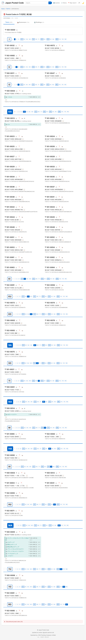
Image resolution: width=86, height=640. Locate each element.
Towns (8, 22)
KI (24, 39)
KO (30, 39)
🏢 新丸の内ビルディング (12, 546)
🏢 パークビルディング (12, 553)
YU (60, 39)
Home (3, 8)
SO (36, 39)
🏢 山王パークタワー (11, 414)
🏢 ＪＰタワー (9, 556)
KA (22, 39)
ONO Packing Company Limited (47, 635)
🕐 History (64, 3)
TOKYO (8, 8)
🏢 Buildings (39, 22)
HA (48, 39)
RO (65, 39)
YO (62, 39)
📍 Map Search (72, 3)
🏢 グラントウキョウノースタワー (15, 551)
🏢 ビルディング (10, 542)
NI (44, 39)
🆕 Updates (56, 3)
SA (33, 39)
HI (50, 39)
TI (38, 39)
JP (79, 2)
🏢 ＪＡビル (9, 97)
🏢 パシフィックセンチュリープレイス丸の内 (17, 539)
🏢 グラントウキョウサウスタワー (15, 549)
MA (57, 39)
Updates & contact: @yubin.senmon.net (43, 632)
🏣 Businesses (23, 22)
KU (27, 39)
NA (42, 39)
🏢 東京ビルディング (11, 544)
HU (53, 39)
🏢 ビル (8, 124)
